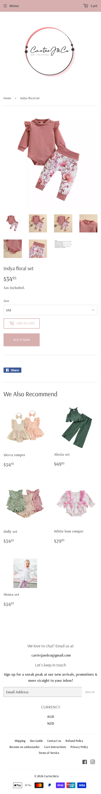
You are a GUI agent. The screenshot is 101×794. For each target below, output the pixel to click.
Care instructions (55, 747)
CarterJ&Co (51, 776)
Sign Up (89, 692)
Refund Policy (74, 741)
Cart (93, 5)
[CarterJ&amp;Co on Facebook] (84, 762)
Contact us (54, 741)
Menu (14, 5)
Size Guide (36, 741)
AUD (50, 716)
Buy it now (21, 340)
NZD (50, 723)
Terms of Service (49, 753)
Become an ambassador (24, 747)
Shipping (20, 741)
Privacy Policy (79, 747)
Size (6, 301)
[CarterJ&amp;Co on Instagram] (92, 762)
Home (7, 98)
